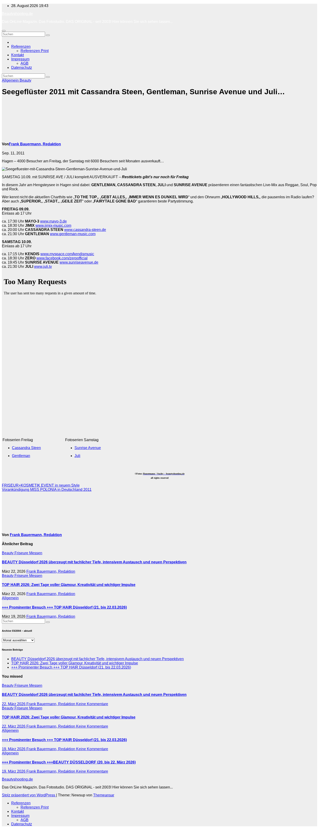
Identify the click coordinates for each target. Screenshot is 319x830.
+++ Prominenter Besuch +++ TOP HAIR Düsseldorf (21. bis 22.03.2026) (64, 607)
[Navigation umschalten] (4, 30)
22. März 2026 (14, 704)
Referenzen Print (35, 51)
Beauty (25, 80)
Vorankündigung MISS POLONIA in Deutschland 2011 (47, 490)
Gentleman (21, 456)
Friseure (21, 553)
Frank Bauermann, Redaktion (35, 144)
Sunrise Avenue (87, 448)
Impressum (20, 59)
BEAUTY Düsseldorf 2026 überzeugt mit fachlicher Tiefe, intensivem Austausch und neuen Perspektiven (94, 562)
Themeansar (103, 795)
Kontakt (17, 55)
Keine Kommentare (92, 704)
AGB (24, 63)
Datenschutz (21, 68)
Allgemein (11, 80)
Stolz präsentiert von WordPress (29, 795)
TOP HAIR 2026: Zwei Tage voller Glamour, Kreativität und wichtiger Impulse (68, 585)
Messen (35, 553)
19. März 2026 (14, 749)
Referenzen (21, 47)
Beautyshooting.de (17, 14)
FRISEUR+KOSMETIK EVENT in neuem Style (41, 485)
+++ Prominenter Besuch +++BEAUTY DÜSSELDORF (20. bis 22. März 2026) (69, 762)
